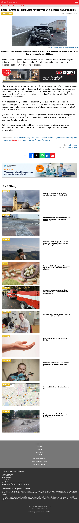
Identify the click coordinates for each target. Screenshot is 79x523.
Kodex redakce (39, 444)
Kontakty (39, 455)
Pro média (39, 452)
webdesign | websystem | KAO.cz (39, 512)
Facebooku (15, 140)
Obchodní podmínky (39, 464)
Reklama (39, 449)
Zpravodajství (5, 6)
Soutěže (39, 447)
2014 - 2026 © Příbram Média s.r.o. (39, 507)
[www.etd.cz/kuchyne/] (39, 76)
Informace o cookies (39, 459)
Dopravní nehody (18, 6)
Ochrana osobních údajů (39, 461)
